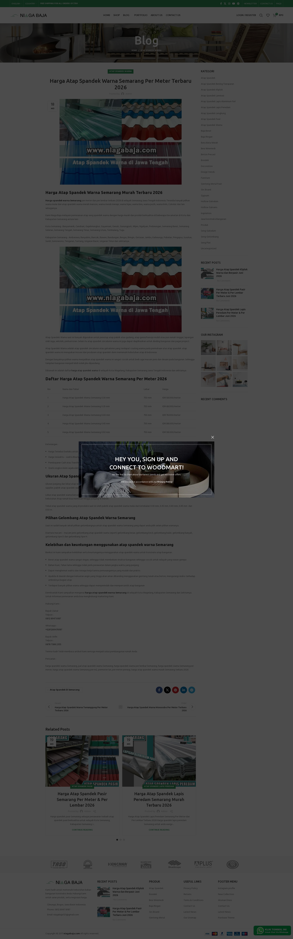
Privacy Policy (164, 482)
